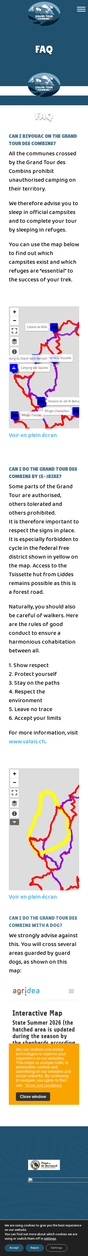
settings (50, 1239)
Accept (14, 1247)
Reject (35, 1247)
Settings (56, 1247)
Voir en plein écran (33, 435)
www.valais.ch (27, 741)
